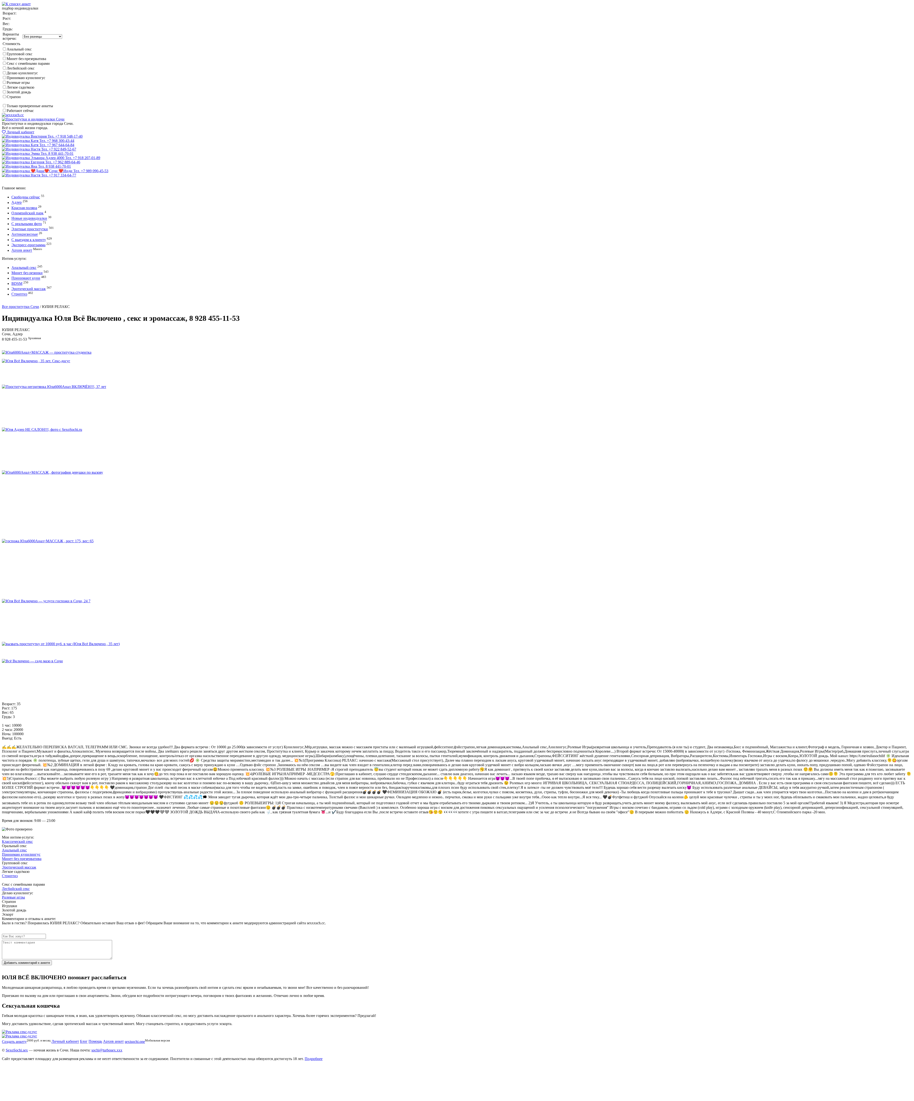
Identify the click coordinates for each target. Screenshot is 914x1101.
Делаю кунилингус (22, 73)
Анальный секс (19, 49)
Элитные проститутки (29, 229)
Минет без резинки (27, 273)
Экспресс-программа (28, 245)
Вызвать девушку (16, 179)
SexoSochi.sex (17, 1050)
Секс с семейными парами (28, 63)
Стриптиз (19, 294)
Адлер (16, 203)
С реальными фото (26, 224)
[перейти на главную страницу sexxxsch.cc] (33, 119)
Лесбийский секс (21, 68)
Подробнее (314, 1059)
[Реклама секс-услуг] (19, 1036)
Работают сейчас (20, 111)
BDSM (16, 284)
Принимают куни (25, 278)
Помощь (95, 1042)
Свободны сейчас (25, 197)
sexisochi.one (135, 1042)
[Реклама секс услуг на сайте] (19, 1032)
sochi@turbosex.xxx (106, 1050)
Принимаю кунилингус (26, 78)
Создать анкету (18, 302)
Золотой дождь (19, 92)
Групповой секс (19, 54)
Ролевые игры (18, 82)
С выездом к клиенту (28, 240)
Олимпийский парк (27, 213)
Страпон (14, 97)
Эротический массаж (28, 289)
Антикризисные (24, 234)
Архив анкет (21, 250)
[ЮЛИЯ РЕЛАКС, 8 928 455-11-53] (46, 352)
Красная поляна (24, 208)
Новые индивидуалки (29, 218)
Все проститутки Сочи (20, 307)
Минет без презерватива (26, 59)
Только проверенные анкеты (30, 106)
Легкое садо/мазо (20, 87)
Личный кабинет (20, 132)
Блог (84, 1042)
